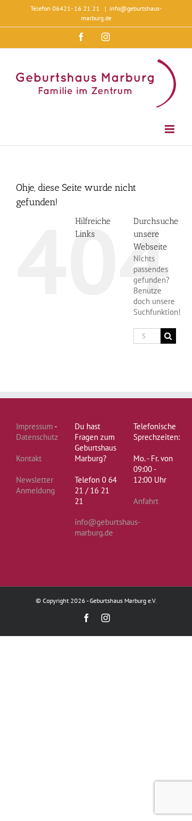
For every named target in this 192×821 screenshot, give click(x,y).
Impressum (34, 426)
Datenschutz (37, 437)
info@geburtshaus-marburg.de (107, 527)
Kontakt (29, 458)
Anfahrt (145, 501)
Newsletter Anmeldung (35, 485)
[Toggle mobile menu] (170, 129)
